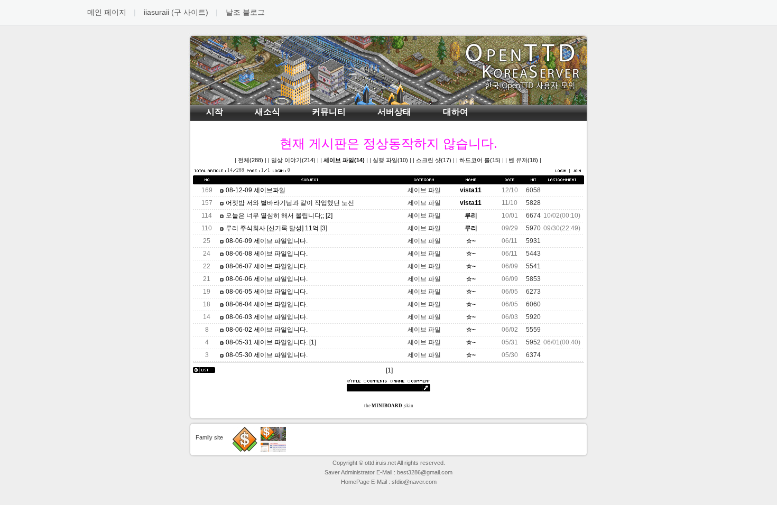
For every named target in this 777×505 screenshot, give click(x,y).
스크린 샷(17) (433, 160)
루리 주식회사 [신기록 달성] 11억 (271, 228)
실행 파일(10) (390, 160)
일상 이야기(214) (293, 160)
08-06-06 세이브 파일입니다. (266, 279)
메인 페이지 (106, 12)
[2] (329, 215)
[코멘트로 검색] (418, 381)
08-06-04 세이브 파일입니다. (266, 304)
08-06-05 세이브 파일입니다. (266, 291)
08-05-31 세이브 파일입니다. (266, 342)
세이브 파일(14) (344, 160)
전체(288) (250, 160)
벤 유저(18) (523, 160)
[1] (312, 342)
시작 (214, 111)
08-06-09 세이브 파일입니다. (266, 241)
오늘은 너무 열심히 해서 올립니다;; (274, 215)
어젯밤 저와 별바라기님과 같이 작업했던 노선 (289, 203)
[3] (323, 228)
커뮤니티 (329, 111)
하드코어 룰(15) (480, 160)
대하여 (455, 111)
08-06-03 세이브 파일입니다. (266, 317)
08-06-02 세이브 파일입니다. (266, 329)
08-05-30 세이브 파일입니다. (266, 355)
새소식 (267, 111)
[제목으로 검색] (354, 381)
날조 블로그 (245, 12)
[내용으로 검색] (375, 381)
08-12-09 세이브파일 (254, 190)
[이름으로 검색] (397, 381)
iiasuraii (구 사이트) (176, 12)
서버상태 (394, 111)
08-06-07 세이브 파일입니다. (266, 266)
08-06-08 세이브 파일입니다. (266, 253)
